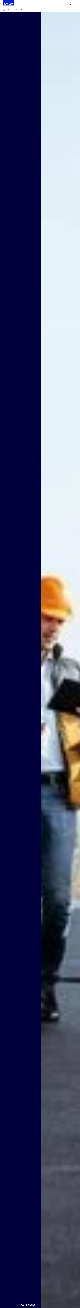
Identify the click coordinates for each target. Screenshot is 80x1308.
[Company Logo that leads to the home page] (8, 2)
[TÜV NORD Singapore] (4, 10)
